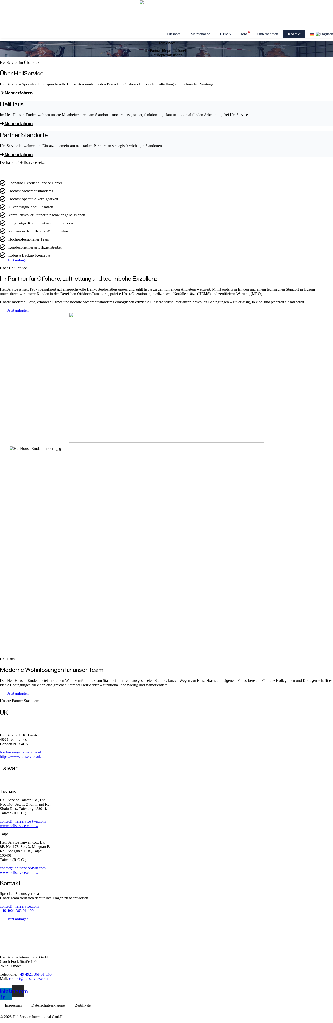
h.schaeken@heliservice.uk (21, 752)
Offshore (174, 34)
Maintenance (200, 34)
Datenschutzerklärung (48, 1005)
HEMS (225, 34)
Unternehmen (267, 34)
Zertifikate (83, 1005)
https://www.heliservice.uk (20, 756)
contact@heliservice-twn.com (23, 821)
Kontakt (294, 34)
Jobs (244, 34)
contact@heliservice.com (19, 906)
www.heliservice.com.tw (19, 826)
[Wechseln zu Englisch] (324, 34)
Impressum (13, 1005)
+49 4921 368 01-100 (17, 911)
